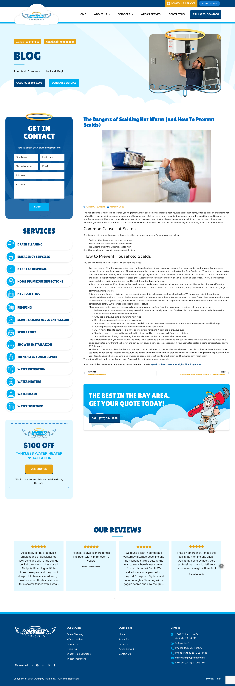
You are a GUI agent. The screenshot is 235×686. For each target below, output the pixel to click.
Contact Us (177, 14)
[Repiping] (11, 307)
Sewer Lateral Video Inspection (43, 320)
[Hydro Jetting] (11, 293)
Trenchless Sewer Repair (37, 357)
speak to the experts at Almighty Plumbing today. (176, 364)
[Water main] (11, 393)
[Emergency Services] (11, 256)
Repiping (24, 307)
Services (124, 14)
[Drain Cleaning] (11, 244)
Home (82, 14)
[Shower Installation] (11, 344)
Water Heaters (29, 381)
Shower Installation (34, 344)
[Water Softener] (11, 406)
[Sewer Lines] (11, 332)
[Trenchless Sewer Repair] (11, 356)
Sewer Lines (26, 332)
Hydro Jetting (28, 294)
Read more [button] (38, 589)
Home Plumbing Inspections (40, 281)
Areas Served (151, 14)
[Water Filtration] (11, 369)
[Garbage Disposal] (11, 269)
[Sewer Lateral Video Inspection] (11, 319)
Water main (27, 394)
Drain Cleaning (29, 244)
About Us (100, 14)
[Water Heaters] (11, 381)
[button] (13, 566)
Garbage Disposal (32, 269)
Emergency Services (33, 257)
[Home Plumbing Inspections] (11, 281)
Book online (209, 3)
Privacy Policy (213, 678)
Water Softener (30, 406)
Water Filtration (31, 369)
